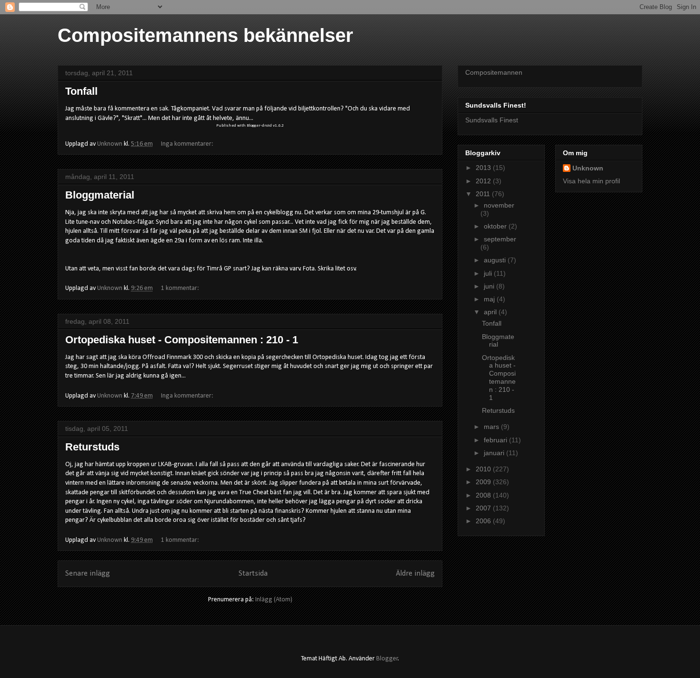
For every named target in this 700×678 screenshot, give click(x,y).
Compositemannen (493, 72)
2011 (484, 194)
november (499, 205)
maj (490, 299)
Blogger (387, 658)
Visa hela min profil (591, 181)
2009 (484, 482)
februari (496, 440)
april (491, 312)
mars (492, 426)
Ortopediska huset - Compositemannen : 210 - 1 (181, 340)
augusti (496, 260)
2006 (484, 521)
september (500, 239)
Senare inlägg (87, 573)
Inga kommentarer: (188, 144)
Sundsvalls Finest (491, 120)
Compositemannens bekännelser (205, 35)
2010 (484, 469)
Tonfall (81, 91)
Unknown (587, 168)
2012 (484, 181)
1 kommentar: (180, 288)
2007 (484, 508)
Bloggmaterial (99, 195)
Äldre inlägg (415, 573)
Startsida (253, 573)
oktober (496, 226)
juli (489, 273)
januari (495, 453)
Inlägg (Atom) (273, 599)
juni (490, 286)
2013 (484, 167)
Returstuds (92, 447)
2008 (484, 495)
